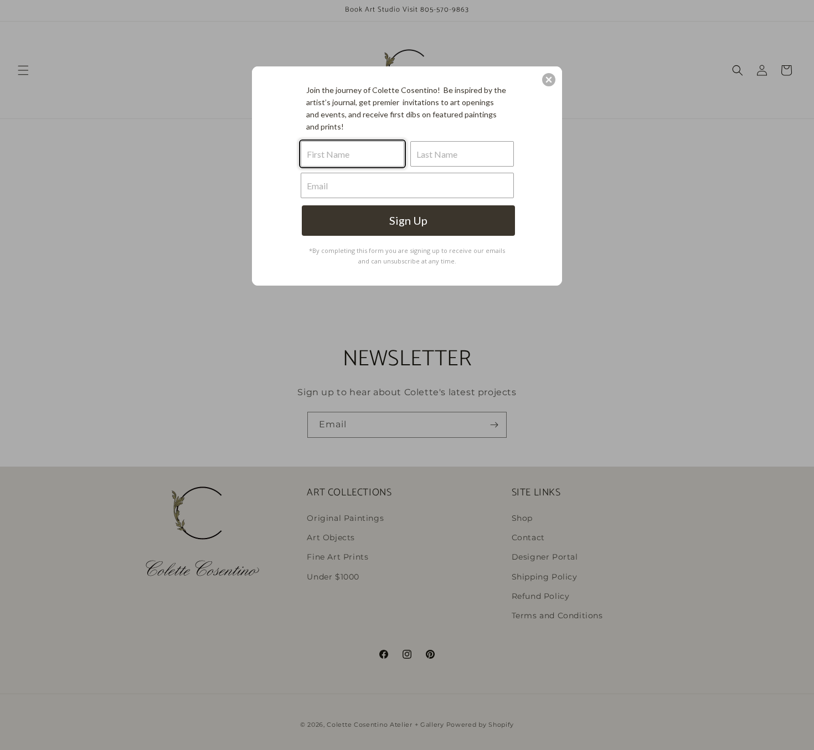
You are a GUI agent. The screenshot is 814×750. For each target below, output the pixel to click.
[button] (548, 79)
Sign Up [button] (408, 220)
